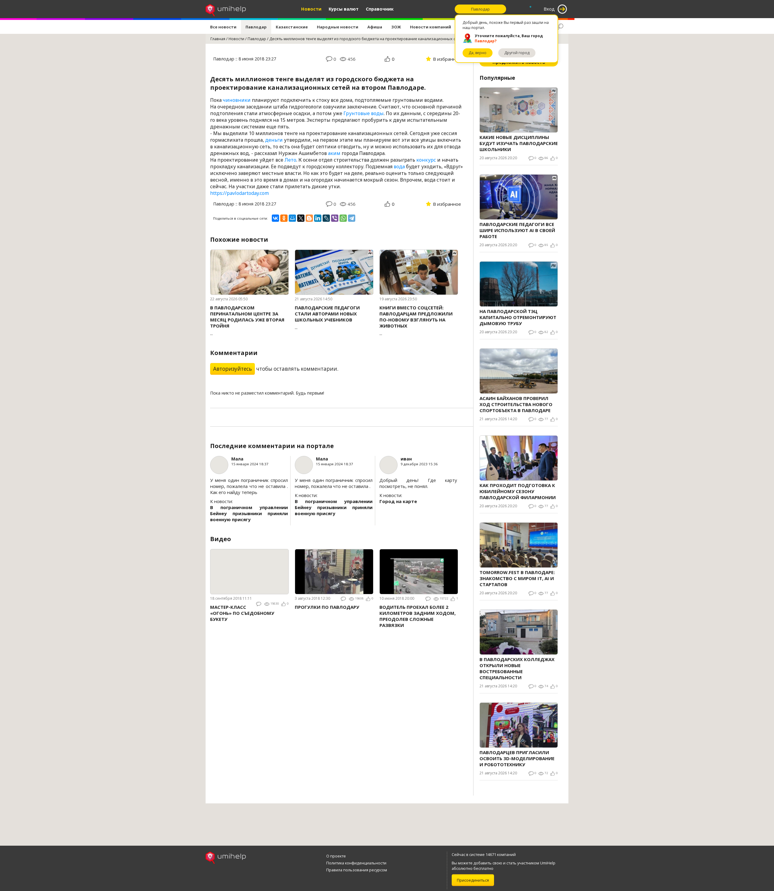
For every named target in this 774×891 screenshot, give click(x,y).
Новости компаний (430, 27)
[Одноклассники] (284, 218)
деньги (274, 140)
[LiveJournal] (326, 218)
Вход (549, 9)
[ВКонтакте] (275, 218)
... (247, 320)
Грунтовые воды (363, 113)
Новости (311, 9)
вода (399, 166)
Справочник (380, 9)
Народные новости (337, 27)
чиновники (237, 100)
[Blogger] (309, 218)
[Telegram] (351, 218)
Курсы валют (344, 9)
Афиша (374, 27)
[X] (300, 218)
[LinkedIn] (317, 218)
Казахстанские (292, 27)
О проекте (336, 856)
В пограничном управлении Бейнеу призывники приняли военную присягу (249, 513)
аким (334, 153)
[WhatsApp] (343, 218)
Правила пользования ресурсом (356, 870)
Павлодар (256, 27)
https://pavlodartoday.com (239, 193)
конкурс (426, 160)
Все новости (223, 27)
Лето (290, 160)
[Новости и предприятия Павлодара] (226, 9)
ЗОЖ (396, 27)
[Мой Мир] (292, 218)
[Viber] (334, 218)
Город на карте (398, 501)
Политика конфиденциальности (356, 863)
